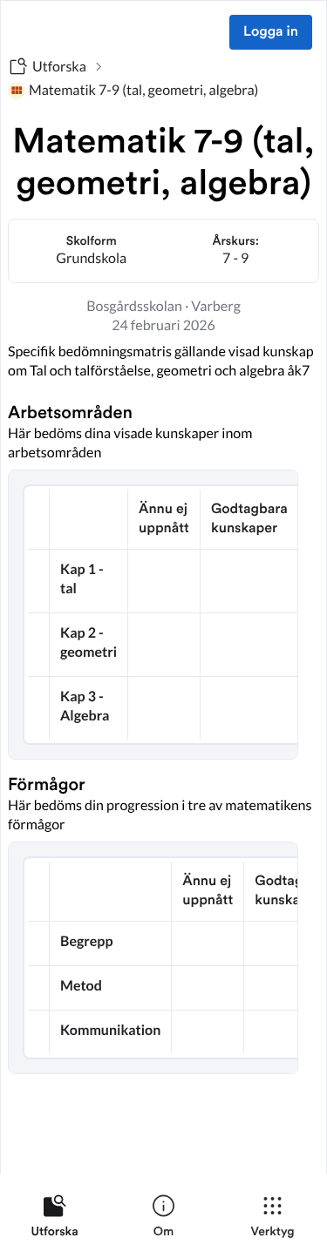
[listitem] (54, 1220)
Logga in (270, 32)
